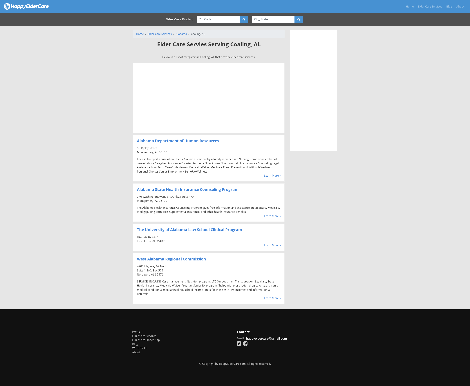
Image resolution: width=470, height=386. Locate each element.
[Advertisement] (209, 98)
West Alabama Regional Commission (171, 259)
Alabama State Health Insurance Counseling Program (188, 189)
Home (410, 6)
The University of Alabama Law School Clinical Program (189, 229)
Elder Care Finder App (146, 340)
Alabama (181, 34)
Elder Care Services (430, 6)
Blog (449, 6)
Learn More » (272, 175)
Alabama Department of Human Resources (178, 140)
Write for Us (139, 348)
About (460, 6)
